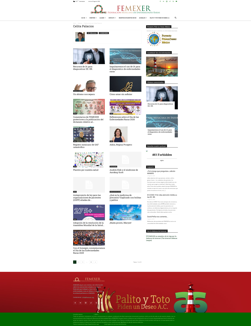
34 (91, 262)
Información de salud (115, 191)
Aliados (102, 18)
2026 (75, 63)
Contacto (111, 18)
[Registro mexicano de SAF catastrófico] (89, 134)
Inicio (74, 23)
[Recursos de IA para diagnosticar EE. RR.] (89, 56)
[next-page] (95, 262)
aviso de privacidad (88, 314)
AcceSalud (142, 18)
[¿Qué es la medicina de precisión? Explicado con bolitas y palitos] (125, 185)
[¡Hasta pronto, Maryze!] (125, 212)
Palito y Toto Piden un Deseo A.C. (160, 18)
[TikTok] (169, 1)
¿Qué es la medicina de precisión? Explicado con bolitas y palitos (125, 197)
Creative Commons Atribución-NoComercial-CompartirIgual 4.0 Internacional (147, 324)
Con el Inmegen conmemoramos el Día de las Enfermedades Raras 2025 (89, 250)
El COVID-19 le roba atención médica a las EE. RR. (162, 196)
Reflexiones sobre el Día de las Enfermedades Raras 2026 (124, 118)
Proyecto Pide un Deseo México (158, 27)
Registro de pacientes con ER (127, 18)
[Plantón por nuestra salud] (89, 159)
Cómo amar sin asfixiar (121, 94)
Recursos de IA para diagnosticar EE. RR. (83, 67)
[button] (175, 18)
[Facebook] (160, 1)
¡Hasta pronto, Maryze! (120, 222)
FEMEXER (101, 324)
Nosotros (92, 18)
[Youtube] (176, 1)
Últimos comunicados (155, 82)
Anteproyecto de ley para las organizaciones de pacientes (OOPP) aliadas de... (87, 197)
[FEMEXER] (125, 9)
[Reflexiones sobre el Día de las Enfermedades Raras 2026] (125, 107)
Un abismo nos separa (84, 94)
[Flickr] (163, 1)
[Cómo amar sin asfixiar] (125, 84)
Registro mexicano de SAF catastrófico (86, 145)
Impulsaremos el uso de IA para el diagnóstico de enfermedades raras (125, 69)
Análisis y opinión (78, 91)
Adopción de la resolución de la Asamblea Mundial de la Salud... (88, 224)
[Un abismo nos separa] (89, 84)
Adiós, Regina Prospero (121, 144)
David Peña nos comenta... (157, 217)
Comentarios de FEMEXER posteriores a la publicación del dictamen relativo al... (88, 119)
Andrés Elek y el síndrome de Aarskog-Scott (124, 171)
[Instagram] (166, 1)
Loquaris (150, 167)
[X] (173, 1)
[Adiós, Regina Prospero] (125, 134)
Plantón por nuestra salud (85, 169)
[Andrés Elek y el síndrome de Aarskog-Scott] (125, 159)
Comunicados (113, 166)
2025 (75, 166)
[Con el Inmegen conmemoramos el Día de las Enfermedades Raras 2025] (89, 238)
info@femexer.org (88, 297)
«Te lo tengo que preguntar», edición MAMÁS (161, 172)
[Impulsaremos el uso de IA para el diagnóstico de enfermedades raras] (125, 56)
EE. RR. (83, 18)
